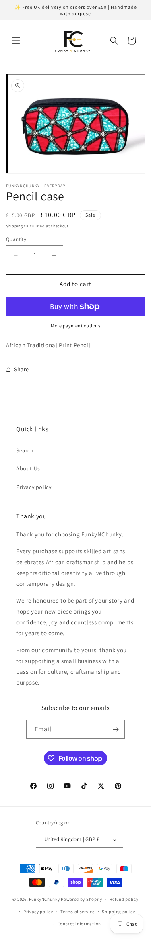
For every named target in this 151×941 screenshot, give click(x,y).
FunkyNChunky (44, 899)
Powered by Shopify (81, 899)
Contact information (79, 924)
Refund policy (124, 899)
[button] (16, 40)
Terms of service (77, 911)
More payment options (75, 326)
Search (25, 450)
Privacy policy (33, 487)
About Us (28, 468)
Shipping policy (118, 911)
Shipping (14, 226)
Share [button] (21, 369)
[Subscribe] (115, 729)
